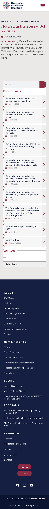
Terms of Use (14, 505)
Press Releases (11, 352)
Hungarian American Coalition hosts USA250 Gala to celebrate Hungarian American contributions (22, 178)
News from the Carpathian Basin (19, 362)
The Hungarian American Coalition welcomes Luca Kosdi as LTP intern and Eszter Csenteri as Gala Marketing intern (22, 212)
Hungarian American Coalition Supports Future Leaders (20, 99)
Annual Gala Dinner (13, 386)
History (7, 303)
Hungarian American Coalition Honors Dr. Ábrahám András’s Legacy (20, 114)
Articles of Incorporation (15, 329)
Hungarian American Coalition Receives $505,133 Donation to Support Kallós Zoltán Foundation (21, 162)
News (7, 347)
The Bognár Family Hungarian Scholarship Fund (23, 424)
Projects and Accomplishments (19, 367)
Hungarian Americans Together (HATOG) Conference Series (23, 397)
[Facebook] (17, 485)
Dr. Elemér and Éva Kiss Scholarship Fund (23, 418)
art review (10, 41)
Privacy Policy (32, 505)
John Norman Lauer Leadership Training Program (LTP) (22, 411)
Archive (7, 449)
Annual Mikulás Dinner (14, 391)
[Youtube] (31, 485)
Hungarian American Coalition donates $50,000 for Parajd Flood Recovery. (21, 194)
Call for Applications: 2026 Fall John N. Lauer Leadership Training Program (22, 146)
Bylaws (7, 334)
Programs (11, 405)
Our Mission (9, 298)
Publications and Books (15, 443)
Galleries (8, 438)
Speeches (9, 373)
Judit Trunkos (12, 240)
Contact (10, 455)
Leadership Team (12, 308)
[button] (42, 5)
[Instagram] (24, 485)
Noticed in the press (13, 357)
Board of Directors (12, 323)
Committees (10, 318)
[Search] (42, 84)
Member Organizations (14, 313)
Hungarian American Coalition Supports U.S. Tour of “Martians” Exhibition (21, 130)
